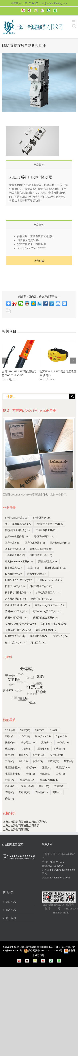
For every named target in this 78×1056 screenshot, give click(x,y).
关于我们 (10, 918)
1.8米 (10, 729)
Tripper (61, 736)
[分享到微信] (20, 303)
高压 (57, 792)
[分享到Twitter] (39, 303)
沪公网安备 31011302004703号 (45, 950)
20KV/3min (43, 736)
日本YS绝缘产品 (41, 586)
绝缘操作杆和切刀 (17, 605)
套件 (9, 754)
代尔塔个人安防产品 (49, 523)
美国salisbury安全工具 (46, 611)
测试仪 (31, 767)
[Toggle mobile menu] (74, 22)
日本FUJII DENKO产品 (18, 580)
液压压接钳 (13, 773)
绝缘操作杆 (49, 779)
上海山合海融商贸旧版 (16, 829)
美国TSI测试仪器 (16, 617)
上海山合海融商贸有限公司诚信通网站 (25, 821)
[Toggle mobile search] (74, 26)
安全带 (39, 754)
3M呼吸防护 (42, 517)
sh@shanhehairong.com (54, 3)
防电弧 (24, 792)
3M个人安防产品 (16, 517)
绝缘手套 (27, 779)
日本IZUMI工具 (15, 586)
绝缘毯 (10, 786)
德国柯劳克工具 (41, 555)
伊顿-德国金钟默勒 (17, 530)
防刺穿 (59, 786)
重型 (44, 786)
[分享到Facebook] (45, 303)
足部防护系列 (15, 636)
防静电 (41, 792)
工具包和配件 (15, 555)
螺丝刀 (27, 786)
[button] (5, 361)
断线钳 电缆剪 (36, 573)
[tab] (39, 164)
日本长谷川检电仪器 (18, 592)
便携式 (10, 742)
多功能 (59, 748)
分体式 (63, 742)
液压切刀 (63, 767)
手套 (38, 761)
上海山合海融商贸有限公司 (34, 946)
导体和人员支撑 (41, 548)
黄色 (9, 798)
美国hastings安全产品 (49, 605)
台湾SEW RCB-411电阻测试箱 (19, 371)
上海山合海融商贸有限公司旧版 (21, 825)
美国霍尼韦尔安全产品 (20, 623)
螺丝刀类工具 (46, 629)
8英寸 (10, 736)
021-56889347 (56, 865)
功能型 (26, 748)
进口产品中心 (15, 642)
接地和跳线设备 (56, 567)
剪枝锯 (10, 748)
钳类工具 (38, 642)
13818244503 (56, 862)
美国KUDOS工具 (16, 611)
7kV (54, 729)
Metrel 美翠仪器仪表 (18, 523)
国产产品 (12, 542)
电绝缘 (45, 773)
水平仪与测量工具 (48, 592)
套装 (23, 754)
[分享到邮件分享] (64, 303)
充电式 (46, 742)
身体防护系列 (39, 636)
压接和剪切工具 (45, 530)
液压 (46, 767)
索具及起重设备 (15, 598)
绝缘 (10, 779)
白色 (60, 773)
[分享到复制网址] (8, 310)
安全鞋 (56, 754)
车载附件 (60, 636)
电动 (30, 773)
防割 (9, 792)
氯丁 (68, 761)
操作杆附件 (13, 573)
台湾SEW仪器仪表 (17, 536)
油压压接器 (13, 767)
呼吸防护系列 (44, 536)
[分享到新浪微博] (14, 303)
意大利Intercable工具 (19, 561)
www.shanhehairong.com (56, 877)
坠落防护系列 (15, 548)
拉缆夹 (33, 567)
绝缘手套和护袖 (41, 598)
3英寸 (25, 729)
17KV (25, 736)
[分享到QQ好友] (27, 303)
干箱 (9, 761)
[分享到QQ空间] (33, 303)
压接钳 (43, 748)
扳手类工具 (13, 567)
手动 (23, 761)
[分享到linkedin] (51, 303)
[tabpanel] (39, 187)
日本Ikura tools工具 (49, 580)
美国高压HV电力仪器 (54, 623)
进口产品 (10, 902)
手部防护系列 (47, 561)
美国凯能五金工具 (46, 617)
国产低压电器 (35, 542)
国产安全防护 (60, 542)
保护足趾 (28, 742)
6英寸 (40, 729)
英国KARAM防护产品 (18, 629)
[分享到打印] (58, 303)
